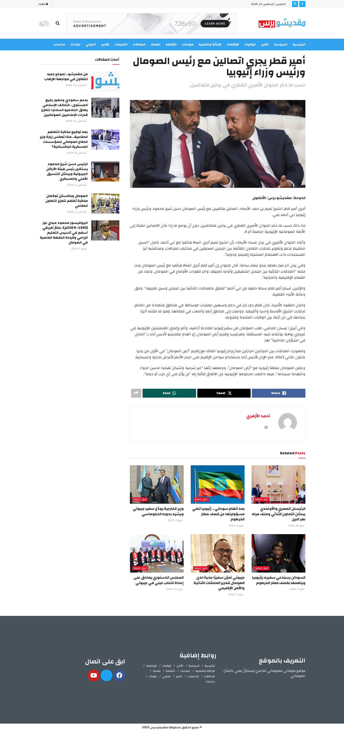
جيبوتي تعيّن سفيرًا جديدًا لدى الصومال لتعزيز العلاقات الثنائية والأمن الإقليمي (219, 583)
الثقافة (170, 671)
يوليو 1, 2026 (79, 248)
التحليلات (193, 676)
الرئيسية (299, 44)
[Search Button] (58, 23)
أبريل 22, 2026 (174, 589)
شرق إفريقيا (261, 499)
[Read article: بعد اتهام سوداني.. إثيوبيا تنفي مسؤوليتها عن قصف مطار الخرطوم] (218, 484)
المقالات (209, 676)
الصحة (157, 671)
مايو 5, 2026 (175, 520)
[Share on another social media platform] (136, 393)
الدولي (166, 676)
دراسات (210, 681)
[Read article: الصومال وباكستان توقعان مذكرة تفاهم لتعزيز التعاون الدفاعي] (105, 203)
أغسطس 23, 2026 (76, 85)
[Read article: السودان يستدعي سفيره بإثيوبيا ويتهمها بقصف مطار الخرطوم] (278, 553)
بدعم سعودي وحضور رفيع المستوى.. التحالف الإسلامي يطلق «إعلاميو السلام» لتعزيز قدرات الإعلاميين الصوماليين (64, 107)
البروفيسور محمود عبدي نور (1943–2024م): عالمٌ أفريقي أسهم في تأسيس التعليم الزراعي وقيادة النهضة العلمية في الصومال (64, 233)
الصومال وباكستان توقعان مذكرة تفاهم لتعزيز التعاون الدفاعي (66, 201)
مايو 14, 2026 (296, 525)
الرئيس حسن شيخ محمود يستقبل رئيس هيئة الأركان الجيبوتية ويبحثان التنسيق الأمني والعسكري (67, 171)
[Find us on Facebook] (302, 4)
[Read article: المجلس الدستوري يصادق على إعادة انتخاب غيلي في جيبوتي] (157, 553)
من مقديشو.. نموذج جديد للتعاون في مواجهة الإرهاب (66, 76)
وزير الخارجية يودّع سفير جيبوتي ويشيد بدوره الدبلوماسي (158, 511)
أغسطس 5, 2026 (77, 185)
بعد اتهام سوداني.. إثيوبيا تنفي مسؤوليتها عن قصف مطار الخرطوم (218, 514)
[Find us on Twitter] (295, 4)
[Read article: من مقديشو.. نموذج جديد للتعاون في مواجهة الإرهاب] (105, 82)
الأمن (265, 44)
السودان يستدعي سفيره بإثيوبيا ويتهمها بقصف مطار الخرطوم (278, 580)
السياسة (280, 44)
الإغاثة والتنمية (205, 671)
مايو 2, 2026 (236, 594)
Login (42, 4)
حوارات (153, 676)
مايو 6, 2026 (236, 525)
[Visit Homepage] (282, 23)
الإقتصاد (151, 666)
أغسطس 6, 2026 (77, 153)
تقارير (179, 676)
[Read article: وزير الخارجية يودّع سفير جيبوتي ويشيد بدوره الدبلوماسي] (157, 484)
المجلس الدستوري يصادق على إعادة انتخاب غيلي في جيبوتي (158, 580)
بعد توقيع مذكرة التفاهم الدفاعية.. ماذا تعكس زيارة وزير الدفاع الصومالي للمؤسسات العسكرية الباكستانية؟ (64, 139)
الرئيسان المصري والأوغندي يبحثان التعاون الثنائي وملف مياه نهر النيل (278, 514)
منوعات (185, 671)
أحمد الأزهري (258, 416)
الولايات (166, 666)
